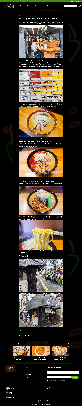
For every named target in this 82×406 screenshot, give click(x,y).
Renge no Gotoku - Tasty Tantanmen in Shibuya (40, 358)
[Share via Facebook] (19, 335)
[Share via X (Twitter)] (22, 335)
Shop (27, 377)
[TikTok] (79, 1)
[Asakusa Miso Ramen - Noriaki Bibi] (21, 351)
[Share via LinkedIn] (25, 335)
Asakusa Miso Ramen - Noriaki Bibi (20, 358)
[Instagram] (74, 1)
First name (49, 370)
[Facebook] (76, 1)
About (27, 381)
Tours (27, 371)
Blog (27, 367)
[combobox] (70, 6)
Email (48, 374)
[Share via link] (28, 335)
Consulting (28, 374)
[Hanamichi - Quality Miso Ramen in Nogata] (60, 351)
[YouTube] (72, 1)
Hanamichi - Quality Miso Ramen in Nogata (60, 358)
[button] (80, 6)
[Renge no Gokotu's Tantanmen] (41, 351)
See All (68, 343)
